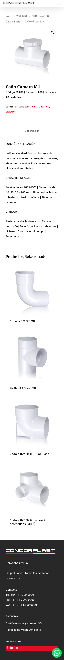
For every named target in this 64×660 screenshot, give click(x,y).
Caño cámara (13, 21)
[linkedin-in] (12, 647)
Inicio (8, 16)
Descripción (32, 131)
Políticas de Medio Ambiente (23, 629)
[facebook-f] (8, 647)
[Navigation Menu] (59, 3)
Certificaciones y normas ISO (24, 623)
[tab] (32, 131)
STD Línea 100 (40, 16)
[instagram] (17, 647)
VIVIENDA (21, 16)
